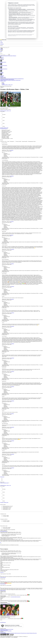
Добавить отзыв (6, 127)
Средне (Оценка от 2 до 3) (7, 508)
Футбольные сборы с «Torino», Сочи (5, 110)
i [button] (7, 128)
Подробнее (1, 127)
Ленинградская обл (8, 78)
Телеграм (2, 57)
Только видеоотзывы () (6, 528)
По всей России (15, 78)
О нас (3, 55)
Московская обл (2, 78)
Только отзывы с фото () (6, 527)
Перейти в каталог (3, 77)
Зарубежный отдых (21, 78)
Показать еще (2, 476)
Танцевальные (13, 80)
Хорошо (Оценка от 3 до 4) (7, 507)
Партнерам (6, 55)
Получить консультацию (4, 602)
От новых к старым (6, 515)
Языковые (1, 80)
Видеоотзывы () (24, 141)
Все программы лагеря (3, 128)
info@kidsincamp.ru (3, 622)
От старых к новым (6, 516)
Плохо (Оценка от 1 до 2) (6, 509)
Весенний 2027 (6, 79)
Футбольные (9, 80)
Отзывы (1, 55)
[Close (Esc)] (2, 265)
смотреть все (2, 58)
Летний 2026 (2, 79)
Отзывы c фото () (18, 141)
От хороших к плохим (6, 520)
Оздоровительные (17, 80)
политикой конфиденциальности (15, 596)
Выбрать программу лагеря (4, 482)
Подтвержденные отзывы (32, 141)
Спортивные (5, 80)
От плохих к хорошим (6, 521)
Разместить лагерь (3, 632)
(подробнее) (11, 150)
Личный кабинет (10, 55)
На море (12, 78)
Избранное (14, 55)
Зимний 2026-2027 (11, 79)
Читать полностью (3, 577)
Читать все (2, 572)
